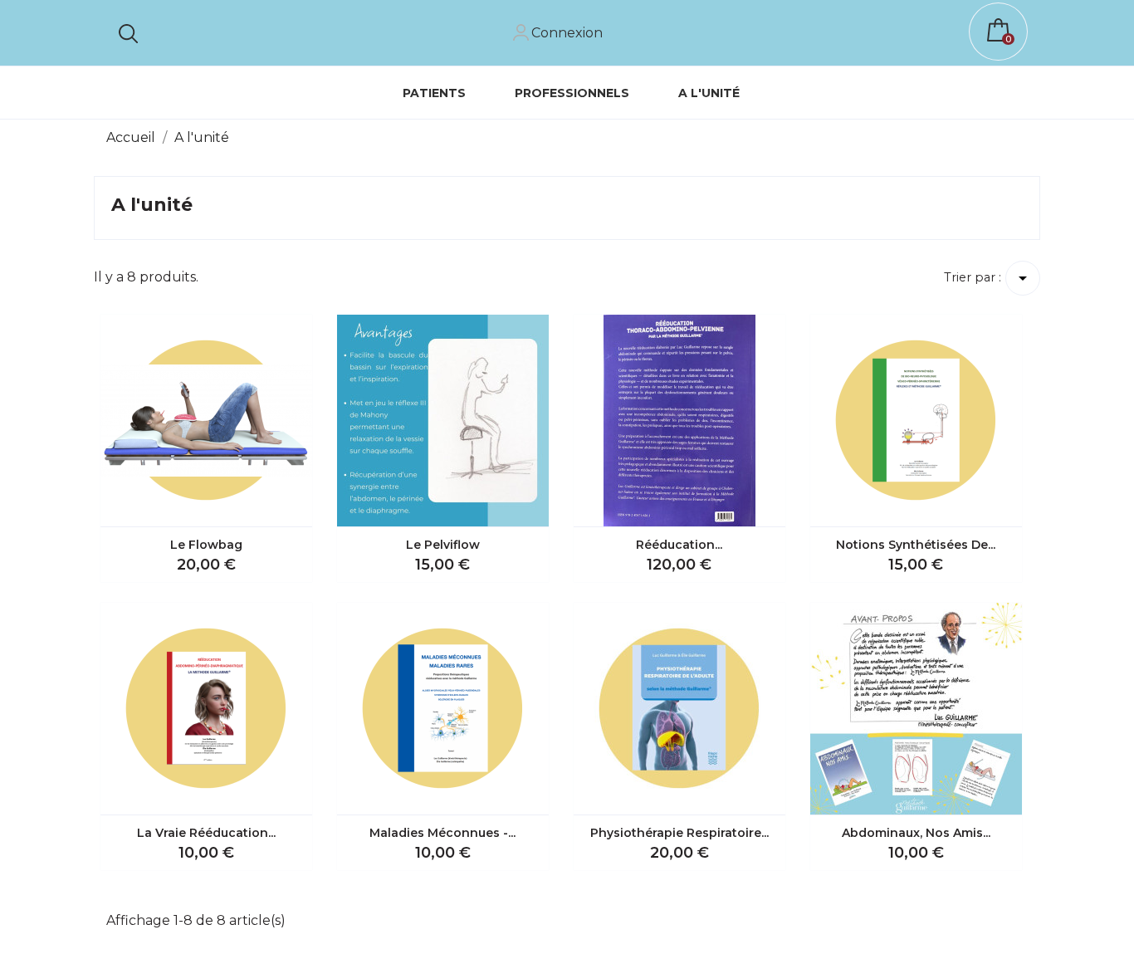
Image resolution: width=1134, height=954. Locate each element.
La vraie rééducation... (206, 832)
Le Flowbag (206, 544)
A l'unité (709, 93)
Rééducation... (679, 544)
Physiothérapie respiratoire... (679, 832)
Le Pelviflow (443, 544)
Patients (434, 93)
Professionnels (579, 86)
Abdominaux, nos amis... (916, 832)
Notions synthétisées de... (915, 544)
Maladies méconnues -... (442, 832)
